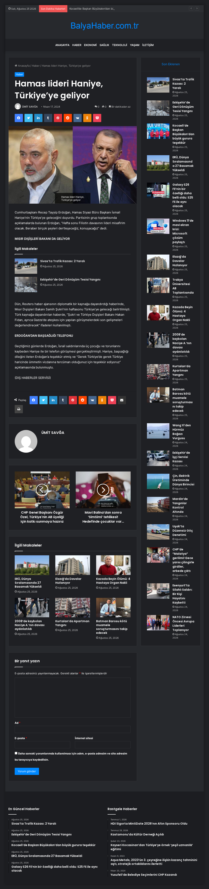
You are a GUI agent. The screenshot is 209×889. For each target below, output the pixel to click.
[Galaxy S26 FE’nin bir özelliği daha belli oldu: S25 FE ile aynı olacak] (158, 190)
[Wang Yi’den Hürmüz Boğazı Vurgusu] (158, 431)
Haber (76, 45)
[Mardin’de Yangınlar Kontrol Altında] (158, 504)
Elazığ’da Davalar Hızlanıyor (68, 581)
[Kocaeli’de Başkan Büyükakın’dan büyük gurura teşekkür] (158, 131)
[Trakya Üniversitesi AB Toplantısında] (158, 285)
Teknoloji (119, 45)
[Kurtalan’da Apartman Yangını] (72, 607)
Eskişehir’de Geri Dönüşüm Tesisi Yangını (70, 279)
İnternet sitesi (84, 738)
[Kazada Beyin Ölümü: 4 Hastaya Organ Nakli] (113, 565)
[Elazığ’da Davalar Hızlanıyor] (72, 565)
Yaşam (134, 45)
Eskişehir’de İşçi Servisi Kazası (181, 457)
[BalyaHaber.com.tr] (104, 26)
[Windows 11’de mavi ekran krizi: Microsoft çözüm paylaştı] (158, 226)
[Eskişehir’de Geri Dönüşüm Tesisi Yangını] (26, 284)
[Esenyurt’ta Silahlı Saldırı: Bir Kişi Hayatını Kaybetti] (158, 591)
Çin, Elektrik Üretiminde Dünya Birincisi (183, 480)
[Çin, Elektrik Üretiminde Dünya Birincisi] (158, 481)
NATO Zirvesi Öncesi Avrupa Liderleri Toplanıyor (183, 623)
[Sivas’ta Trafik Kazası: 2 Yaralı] (26, 266)
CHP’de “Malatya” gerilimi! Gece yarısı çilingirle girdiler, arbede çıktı (183, 560)
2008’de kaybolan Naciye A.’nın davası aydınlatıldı (29, 625)
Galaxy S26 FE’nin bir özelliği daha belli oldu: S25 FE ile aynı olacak (182, 195)
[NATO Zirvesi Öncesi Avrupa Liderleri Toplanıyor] (158, 622)
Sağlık (104, 45)
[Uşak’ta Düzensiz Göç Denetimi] (158, 532)
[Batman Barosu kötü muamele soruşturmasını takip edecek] (113, 607)
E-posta (21, 738)
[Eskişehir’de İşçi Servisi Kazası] (158, 458)
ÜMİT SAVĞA (30, 106)
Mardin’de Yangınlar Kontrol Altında (180, 505)
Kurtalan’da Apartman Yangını (72, 623)
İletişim (148, 45)
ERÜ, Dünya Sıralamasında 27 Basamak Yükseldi (28, 583)
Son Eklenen (171, 64)
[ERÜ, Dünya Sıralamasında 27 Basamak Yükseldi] (32, 565)
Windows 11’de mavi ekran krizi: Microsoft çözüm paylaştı (182, 231)
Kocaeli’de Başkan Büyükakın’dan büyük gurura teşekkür (104, 8)
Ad (17, 722)
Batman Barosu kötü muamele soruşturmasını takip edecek (112, 627)
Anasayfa (62, 45)
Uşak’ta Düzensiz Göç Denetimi (182, 530)
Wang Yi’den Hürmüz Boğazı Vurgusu (181, 431)
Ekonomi (90, 45)
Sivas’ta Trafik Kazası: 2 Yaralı (62, 261)
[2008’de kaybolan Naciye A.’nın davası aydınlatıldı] (32, 607)
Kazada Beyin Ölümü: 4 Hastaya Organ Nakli (113, 581)
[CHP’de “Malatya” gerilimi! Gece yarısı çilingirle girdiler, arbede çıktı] (158, 555)
